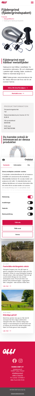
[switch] (30, 202)
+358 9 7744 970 (17, 375)
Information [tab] (17, 165)
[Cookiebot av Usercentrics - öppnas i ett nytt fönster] (25, 160)
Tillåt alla (17, 222)
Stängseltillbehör (9, 19)
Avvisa (17, 234)
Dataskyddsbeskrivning (17, 393)
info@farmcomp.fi (17, 373)
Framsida (4, 17)
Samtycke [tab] (6, 165)
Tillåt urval (17, 228)
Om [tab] (29, 165)
